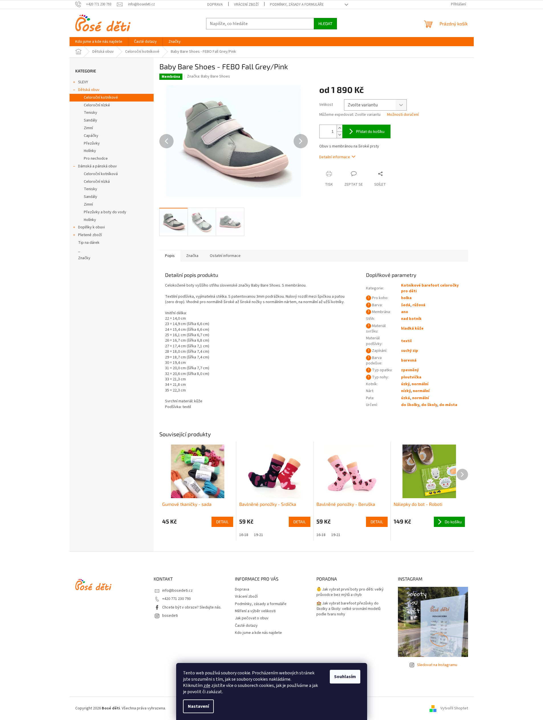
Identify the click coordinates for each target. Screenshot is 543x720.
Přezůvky (92, 143)
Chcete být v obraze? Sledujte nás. (191, 607)
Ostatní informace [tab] (225, 256)
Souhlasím (345, 677)
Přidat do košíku (370, 131)
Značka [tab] (192, 256)
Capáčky (91, 136)
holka (406, 298)
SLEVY (83, 82)
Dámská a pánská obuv (97, 166)
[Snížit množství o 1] (339, 134)
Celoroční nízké (97, 105)
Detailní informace (334, 157)
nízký (405, 391)
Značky (84, 258)
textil (406, 341)
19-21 (258, 535)
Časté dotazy (246, 625)
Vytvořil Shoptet (454, 708)
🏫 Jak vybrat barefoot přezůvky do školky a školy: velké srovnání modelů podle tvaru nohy (348, 609)
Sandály (90, 120)
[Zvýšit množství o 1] (339, 128)
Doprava (215, 4)
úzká (405, 398)
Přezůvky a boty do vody (105, 212)
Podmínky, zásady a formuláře (297, 4)
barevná (408, 360)
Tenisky (90, 112)
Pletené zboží (90, 235)
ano (404, 312)
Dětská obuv (88, 90)
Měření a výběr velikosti (255, 611)
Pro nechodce (96, 158)
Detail (222, 521)
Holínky (90, 151)
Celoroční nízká (97, 181)
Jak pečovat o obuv (252, 618)
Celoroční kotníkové (101, 97)
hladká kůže (412, 328)
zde (207, 685)
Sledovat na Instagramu (437, 665)
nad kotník (411, 319)
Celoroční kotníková (101, 174)
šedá (405, 305)
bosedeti (170, 615)
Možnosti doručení (403, 114)
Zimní (88, 128)
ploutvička (411, 377)
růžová (418, 305)
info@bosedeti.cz (177, 590)
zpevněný (410, 370)
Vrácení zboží (246, 4)
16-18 (243, 535)
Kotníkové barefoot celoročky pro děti (430, 288)
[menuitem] (99, 41)
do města (448, 405)
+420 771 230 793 (176, 599)
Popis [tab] (170, 256)
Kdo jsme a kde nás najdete (258, 633)
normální (420, 384)
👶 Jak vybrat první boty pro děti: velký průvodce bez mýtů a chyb (350, 592)
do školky (410, 405)
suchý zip (409, 351)
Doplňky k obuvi (91, 227)
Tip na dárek (88, 243)
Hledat (325, 23)
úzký (405, 384)
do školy (429, 405)
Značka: (208, 76)
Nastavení (198, 706)
